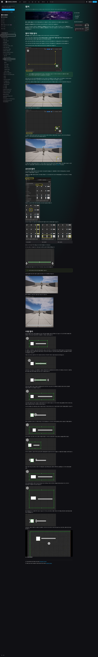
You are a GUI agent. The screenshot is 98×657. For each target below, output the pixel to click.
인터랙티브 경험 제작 (6, 50)
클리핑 (5, 62)
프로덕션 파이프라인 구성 (7, 89)
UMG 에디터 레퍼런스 (7, 57)
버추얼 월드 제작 (6, 44)
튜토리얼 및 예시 (6, 84)
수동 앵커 (58, 164)
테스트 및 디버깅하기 (7, 79)
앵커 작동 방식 (77, 15)
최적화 (5, 77)
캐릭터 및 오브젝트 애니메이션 (8, 52)
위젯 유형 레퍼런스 (7, 82)
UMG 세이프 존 (6, 67)
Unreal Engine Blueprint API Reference (7, 97)
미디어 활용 (5, 87)
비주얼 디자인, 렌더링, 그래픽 (8, 45)
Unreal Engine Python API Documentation (7, 101)
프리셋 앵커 (77, 16)
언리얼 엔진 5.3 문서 (4, 37)
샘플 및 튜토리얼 (6, 94)
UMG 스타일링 (6, 71)
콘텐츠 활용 (5, 42)
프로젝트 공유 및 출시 (6, 92)
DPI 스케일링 (6, 64)
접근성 (5, 76)
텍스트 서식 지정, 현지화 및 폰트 (9, 74)
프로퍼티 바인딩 (7, 69)
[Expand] (2, 39)
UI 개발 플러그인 (6, 81)
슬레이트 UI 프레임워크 (7, 72)
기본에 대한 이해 (6, 40)
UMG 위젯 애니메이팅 (7, 60)
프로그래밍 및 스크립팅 (7, 49)
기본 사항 (5, 55)
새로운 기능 (5, 39)
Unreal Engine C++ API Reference (9, 98)
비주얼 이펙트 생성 (6, 47)
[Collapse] (3, 58)
